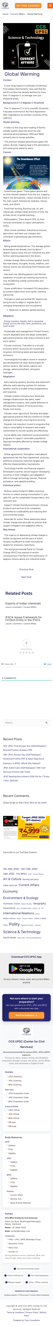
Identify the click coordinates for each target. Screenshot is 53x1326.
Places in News (40, 918)
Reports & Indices (27, 925)
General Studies (26, 904)
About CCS (13, 1247)
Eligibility (12, 1153)
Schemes (37, 925)
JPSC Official (13, 1114)
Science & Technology (22, 932)
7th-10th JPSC (11, 869)
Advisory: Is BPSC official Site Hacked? (21, 763)
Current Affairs (17, 14)
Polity (14, 924)
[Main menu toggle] (50, 5)
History (35, 908)
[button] (28, 5)
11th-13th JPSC (29, 869)
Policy (5, 925)
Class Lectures (10, 885)
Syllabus (11, 1145)
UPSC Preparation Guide (18, 1093)
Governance (9, 908)
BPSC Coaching (14, 1085)
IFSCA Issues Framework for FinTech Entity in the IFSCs (23, 619)
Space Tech (21, 938)
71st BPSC (21, 873)
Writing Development (33, 938)
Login (49, 664)
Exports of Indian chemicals (23, 603)
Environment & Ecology (20, 898)
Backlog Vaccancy (31, 879)
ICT (42, 908)
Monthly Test (15, 1199)
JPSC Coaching (14, 1080)
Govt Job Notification (24, 908)
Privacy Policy (32, 1312)
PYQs (10, 1149)
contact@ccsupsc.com (20, 1231)
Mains (37, 914)
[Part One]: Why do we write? (33, 802)
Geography (39, 903)
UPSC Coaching (15, 1076)
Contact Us (13, 1252)
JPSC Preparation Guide (18, 1097)
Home (5, 14)
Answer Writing (38, 874)
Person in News (27, 918)
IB (39, 908)
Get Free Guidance (25, 1015)
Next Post (26, 577)
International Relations (18, 913)
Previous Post (26, 569)
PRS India (12, 1126)
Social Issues (9, 937)
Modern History (9, 918)
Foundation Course (11, 904)
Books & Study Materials (20, 1203)
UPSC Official (14, 1110)
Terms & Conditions (15, 1312)
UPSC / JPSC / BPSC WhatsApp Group (24, 1239)
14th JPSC (9, 873)
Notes (19, 918)
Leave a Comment (13, 607)
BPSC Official (13, 1118)
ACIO (30, 874)
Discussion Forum (15, 1243)
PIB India (11, 1122)
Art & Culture (12, 879)
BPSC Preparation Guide (18, 1101)
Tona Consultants (32, 1320)
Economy (10, 891)
